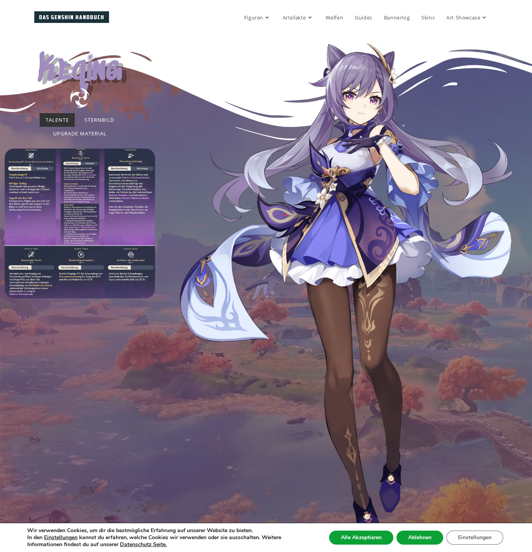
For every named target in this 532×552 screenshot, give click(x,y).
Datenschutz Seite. (143, 544)
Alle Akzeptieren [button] (361, 537)
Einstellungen (474, 537)
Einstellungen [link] (61, 537)
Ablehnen (420, 537)
